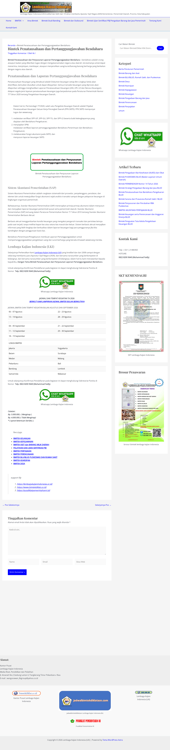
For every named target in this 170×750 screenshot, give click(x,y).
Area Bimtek (32, 20)
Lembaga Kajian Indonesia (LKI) (48, 252)
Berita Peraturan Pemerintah (131, 69)
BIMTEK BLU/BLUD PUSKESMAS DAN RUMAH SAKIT (35, 457)
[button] (22, 20)
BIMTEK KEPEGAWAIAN (23, 441)
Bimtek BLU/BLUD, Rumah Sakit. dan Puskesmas (140, 77)
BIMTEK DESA (19, 463)
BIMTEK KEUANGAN (21, 438)
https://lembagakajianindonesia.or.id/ (34, 484)
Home (8, 20)
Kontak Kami (11, 27)
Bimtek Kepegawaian (128, 90)
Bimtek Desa (124, 81)
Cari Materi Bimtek (127, 44)
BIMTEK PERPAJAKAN (22, 451)
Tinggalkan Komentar (17, 53)
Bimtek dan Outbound (73, 20)
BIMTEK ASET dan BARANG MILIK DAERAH (31, 444)
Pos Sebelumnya (11, 505)
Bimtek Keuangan (126, 94)
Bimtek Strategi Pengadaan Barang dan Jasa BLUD (140, 188)
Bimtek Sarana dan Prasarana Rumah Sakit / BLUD (140, 199)
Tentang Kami (155, 20)
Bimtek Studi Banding (51, 20)
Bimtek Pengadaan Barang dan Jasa (134, 98)
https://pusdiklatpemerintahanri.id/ (33, 490)
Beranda (11, 45)
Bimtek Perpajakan (127, 106)
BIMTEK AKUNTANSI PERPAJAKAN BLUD (136, 210)
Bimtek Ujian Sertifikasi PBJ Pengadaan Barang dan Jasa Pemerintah (116, 20)
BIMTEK (18, 20)
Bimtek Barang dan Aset (129, 73)
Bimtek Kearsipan (126, 85)
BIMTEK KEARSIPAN (21, 460)
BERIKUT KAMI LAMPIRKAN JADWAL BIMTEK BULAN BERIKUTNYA (56, 301)
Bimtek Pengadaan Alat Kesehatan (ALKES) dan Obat (141, 172)
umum (121, 110)
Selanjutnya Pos (103, 505)
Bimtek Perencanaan (128, 102)
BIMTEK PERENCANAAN (23, 454)
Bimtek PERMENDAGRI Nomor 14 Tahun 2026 (138, 184)
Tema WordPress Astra (113, 740)
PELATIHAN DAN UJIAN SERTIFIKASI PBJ (29, 448)
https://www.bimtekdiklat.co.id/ (31, 487)
